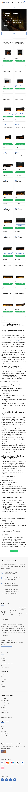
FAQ (2, 665)
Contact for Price (20, 85)
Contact (3, 656)
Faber (2, 726)
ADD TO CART (8, 60)
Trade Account (5, 668)
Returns (3, 660)
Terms (2, 677)
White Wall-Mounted (6, 717)
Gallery (3, 684)
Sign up (3, 751)
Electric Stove (4, 710)
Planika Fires (4, 733)
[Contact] (15, 2)
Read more (5, 619)
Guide (2, 682)
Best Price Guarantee (7, 663)
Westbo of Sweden (6, 736)
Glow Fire (3, 731)
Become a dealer (7, 648)
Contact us (14, 551)
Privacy (3, 686)
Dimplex (4, 41)
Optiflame (16, 7)
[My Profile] (18, 2)
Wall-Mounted (5, 700)
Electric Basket (5, 712)
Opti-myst (3, 698)
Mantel (3, 707)
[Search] (12, 2)
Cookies (3, 689)
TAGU (2, 729)
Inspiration (4, 679)
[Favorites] (21, 2)
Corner (3, 715)
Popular (3, 7)
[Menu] (26, 2)
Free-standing (5, 703)
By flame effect (9, 7)
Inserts (3, 705)
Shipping (3, 658)
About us (3, 674)
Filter (14, 33)
